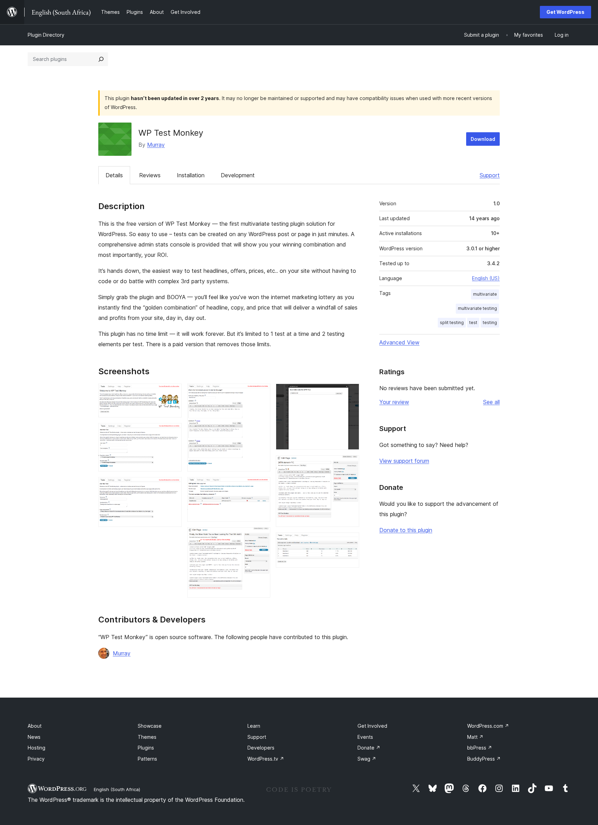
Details (114, 175)
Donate (368, 748)
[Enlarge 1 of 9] (172, 392)
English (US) (486, 278)
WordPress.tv (265, 759)
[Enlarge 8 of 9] (349, 464)
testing (490, 322)
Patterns (147, 759)
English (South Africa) (117, 789)
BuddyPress (484, 759)
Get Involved (372, 726)
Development (238, 175)
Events (365, 737)
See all (491, 401)
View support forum (404, 460)
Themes (147, 737)
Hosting (36, 748)
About (35, 726)
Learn (253, 726)
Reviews (150, 175)
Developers (260, 748)
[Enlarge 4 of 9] (260, 392)
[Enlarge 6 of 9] (260, 536)
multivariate (485, 294)
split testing (452, 322)
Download (483, 139)
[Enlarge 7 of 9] (349, 392)
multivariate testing (477, 308)
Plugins (146, 748)
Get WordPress (565, 12)
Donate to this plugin (405, 530)
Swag (366, 759)
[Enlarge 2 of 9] (172, 432)
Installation (191, 175)
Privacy (36, 759)
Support (490, 175)
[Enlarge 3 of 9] (172, 486)
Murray (156, 144)
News (34, 737)
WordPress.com (488, 726)
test (473, 322)
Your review (394, 401)
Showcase (150, 726)
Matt (475, 737)
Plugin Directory (46, 35)
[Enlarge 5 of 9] (260, 486)
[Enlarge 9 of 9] (349, 541)
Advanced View (399, 342)
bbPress (479, 748)
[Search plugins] (101, 59)
